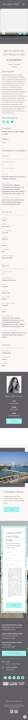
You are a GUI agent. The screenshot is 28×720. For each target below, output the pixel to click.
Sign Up (14, 605)
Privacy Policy (11, 575)
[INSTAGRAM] (18, 677)
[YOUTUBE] (22, 677)
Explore (11, 509)
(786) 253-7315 (14, 409)
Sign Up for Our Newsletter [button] (14, 653)
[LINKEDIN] (14, 677)
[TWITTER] (9, 677)
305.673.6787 (10, 670)
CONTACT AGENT (14, 421)
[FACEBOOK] (5, 677)
